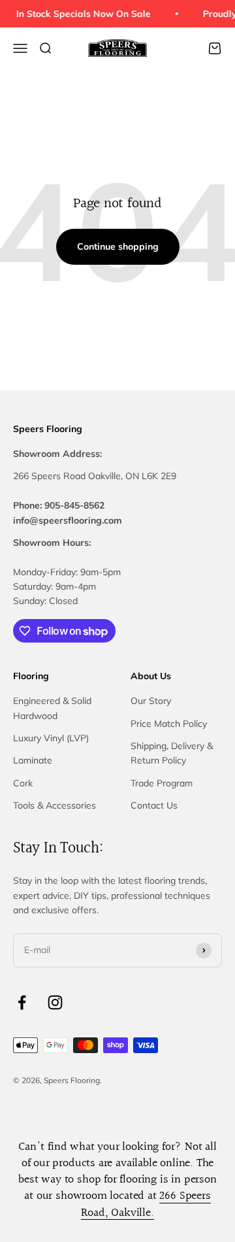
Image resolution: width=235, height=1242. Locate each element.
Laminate (32, 760)
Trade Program (162, 783)
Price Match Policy (169, 724)
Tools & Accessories (54, 805)
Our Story (151, 701)
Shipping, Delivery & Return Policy (172, 753)
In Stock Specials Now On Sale (82, 14)
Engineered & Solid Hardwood (52, 708)
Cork (23, 783)
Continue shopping (118, 246)
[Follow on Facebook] (22, 1002)
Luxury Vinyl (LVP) (51, 738)
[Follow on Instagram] (55, 1002)
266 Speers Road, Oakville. (145, 1204)
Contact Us (154, 805)
